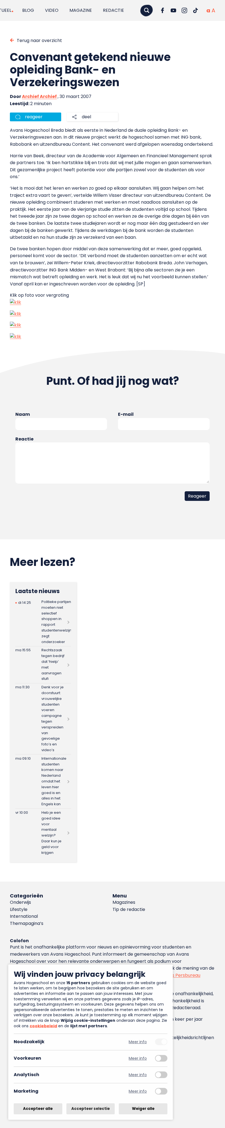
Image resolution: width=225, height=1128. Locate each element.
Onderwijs (20, 902)
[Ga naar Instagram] (184, 10)
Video (51, 10)
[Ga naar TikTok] (195, 10)
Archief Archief (39, 96)
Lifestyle (18, 909)
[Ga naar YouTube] (173, 10)
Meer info (138, 1042)
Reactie (24, 439)
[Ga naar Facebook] (162, 10)
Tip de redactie (129, 909)
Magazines (124, 902)
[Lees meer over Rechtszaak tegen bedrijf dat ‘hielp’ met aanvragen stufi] (43, 664)
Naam (22, 414)
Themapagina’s (26, 923)
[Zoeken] (146, 10)
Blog (28, 10)
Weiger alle (143, 1108)
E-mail (126, 414)
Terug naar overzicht (39, 40)
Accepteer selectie (90, 1108)
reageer (34, 117)
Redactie (113, 10)
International (24, 916)
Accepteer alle (38, 1108)
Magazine (80, 10)
